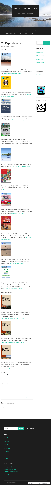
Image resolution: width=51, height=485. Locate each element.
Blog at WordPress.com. (10, 482)
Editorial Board (41, 30)
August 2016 (6, 455)
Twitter (38, 78)
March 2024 (6, 437)
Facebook (38, 74)
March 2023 (6, 441)
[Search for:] (43, 43)
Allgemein (6, 383)
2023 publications (40, 55)
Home (6, 27)
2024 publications (40, 52)
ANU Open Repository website (10, 189)
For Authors (31, 30)
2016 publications (28, 397)
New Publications (22, 33)
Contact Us (32, 33)
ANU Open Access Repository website (12, 73)
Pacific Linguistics (25, 9)
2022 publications (40, 59)
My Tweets (29, 430)
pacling (13, 46)
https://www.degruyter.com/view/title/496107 (12, 342)
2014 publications (5, 397)
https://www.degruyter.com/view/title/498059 (12, 368)
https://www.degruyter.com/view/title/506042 (12, 318)
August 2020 (6, 451)
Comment (28, 416)
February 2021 (7, 448)
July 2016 (6, 458)
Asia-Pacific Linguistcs (28, 27)
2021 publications (40, 62)
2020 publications (40, 66)
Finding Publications (10, 33)
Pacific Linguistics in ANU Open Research (15, 30)
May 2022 (6, 444)
